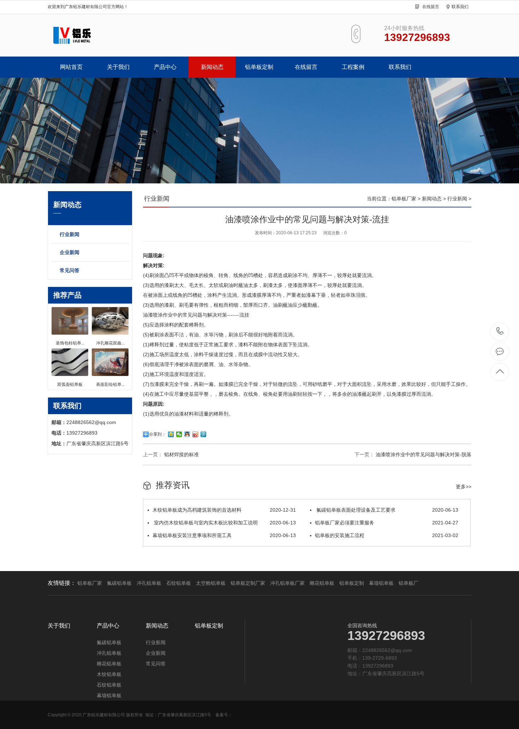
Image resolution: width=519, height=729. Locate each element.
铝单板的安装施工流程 (386, 535)
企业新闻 (69, 252)
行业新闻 (69, 234)
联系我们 (460, 6)
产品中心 (165, 67)
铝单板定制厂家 (248, 583)
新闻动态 (212, 67)
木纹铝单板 (109, 674)
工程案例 (353, 67)
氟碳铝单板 (119, 583)
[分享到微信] (179, 434)
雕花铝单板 (322, 583)
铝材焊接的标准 (181, 454)
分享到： (157, 434)
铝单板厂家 (404, 198)
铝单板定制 (259, 67)
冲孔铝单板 (149, 583)
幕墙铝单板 (381, 583)
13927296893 (500, 331)
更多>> (463, 486)
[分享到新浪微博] (195, 434)
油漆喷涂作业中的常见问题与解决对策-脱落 (422, 454)
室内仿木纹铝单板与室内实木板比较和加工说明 (224, 522)
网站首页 (71, 67)
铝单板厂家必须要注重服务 (386, 522)
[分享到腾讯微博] (204, 434)
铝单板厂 (408, 583)
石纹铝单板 (178, 583)
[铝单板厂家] (138, 35)
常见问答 (69, 270)
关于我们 (118, 67)
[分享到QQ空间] (171, 434)
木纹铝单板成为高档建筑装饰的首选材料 (224, 510)
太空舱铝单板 (211, 583)
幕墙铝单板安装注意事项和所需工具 (224, 535)
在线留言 (430, 6)
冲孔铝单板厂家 (287, 583)
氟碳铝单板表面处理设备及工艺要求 (386, 510)
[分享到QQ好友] (187, 434)
